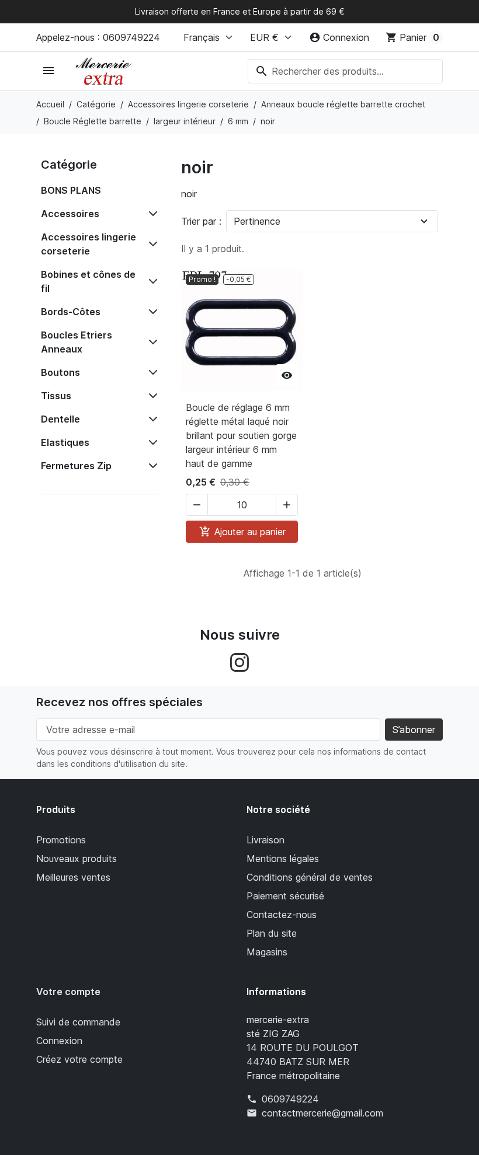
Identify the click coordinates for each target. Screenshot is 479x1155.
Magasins (267, 952)
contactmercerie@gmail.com (322, 1113)
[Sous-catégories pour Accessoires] (151, 213)
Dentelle (60, 419)
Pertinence (257, 221)
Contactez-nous (282, 914)
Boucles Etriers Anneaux (76, 342)
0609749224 (290, 1099)
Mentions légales (283, 858)
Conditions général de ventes (310, 877)
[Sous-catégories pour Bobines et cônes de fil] (151, 281)
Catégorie (69, 165)
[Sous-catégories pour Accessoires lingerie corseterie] (151, 244)
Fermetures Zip (76, 466)
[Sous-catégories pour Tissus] (151, 395)
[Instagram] (239, 661)
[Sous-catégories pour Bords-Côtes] (151, 311)
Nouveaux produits (76, 858)
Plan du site (272, 933)
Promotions (61, 840)
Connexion (59, 1040)
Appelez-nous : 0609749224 (98, 37)
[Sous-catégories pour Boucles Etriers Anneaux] (151, 342)
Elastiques (65, 442)
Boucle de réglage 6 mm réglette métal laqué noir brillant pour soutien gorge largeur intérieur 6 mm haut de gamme (241, 435)
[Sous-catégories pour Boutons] (151, 372)
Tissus (56, 396)
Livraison (265, 840)
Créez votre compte (79, 1059)
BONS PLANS (71, 190)
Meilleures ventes (73, 877)
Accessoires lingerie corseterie (88, 244)
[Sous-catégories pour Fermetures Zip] (151, 465)
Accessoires (70, 213)
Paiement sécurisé (285, 896)
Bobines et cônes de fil (88, 281)
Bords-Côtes (70, 311)
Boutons (60, 372)
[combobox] (345, 71)
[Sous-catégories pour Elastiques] (151, 442)
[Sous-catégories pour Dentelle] (151, 419)
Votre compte (68, 991)
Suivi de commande (78, 1022)
